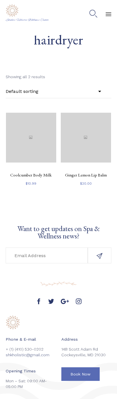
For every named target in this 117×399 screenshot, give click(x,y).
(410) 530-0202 (29, 349)
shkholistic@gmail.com (27, 355)
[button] (99, 255)
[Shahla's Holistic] (27, 10)
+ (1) (10, 349)
